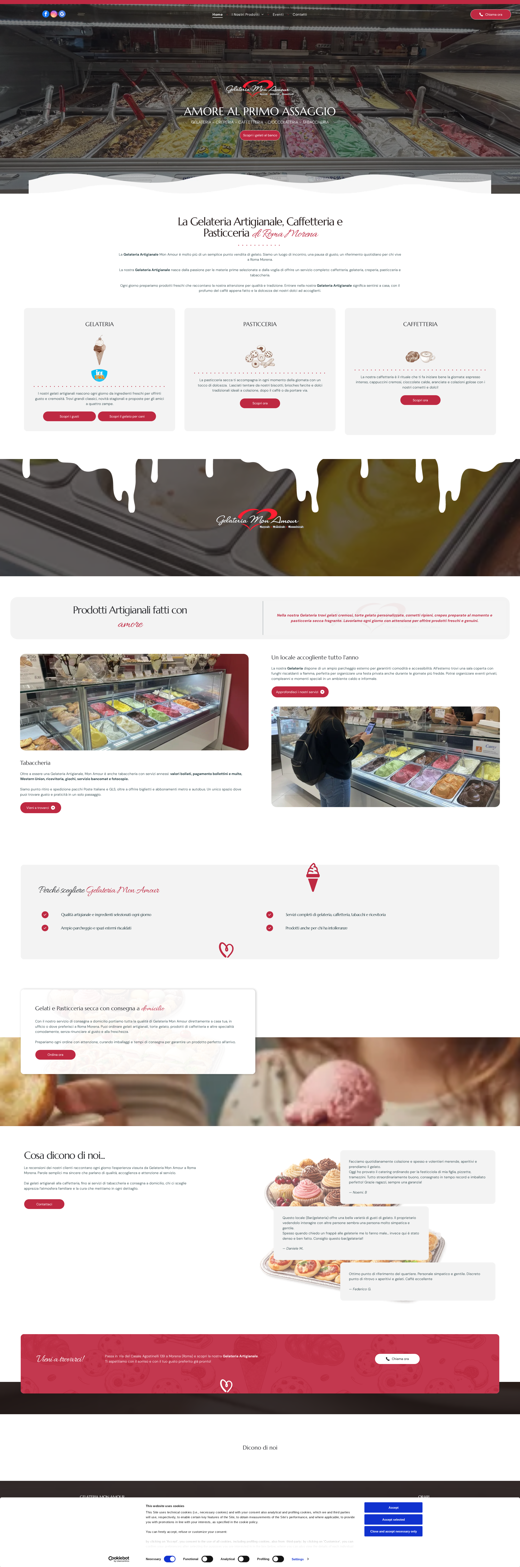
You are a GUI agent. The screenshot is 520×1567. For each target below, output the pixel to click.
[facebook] (45, 14)
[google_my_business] (62, 14)
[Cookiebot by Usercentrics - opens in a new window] (119, 1559)
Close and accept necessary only (393, 1531)
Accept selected (393, 1519)
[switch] (207, 1559)
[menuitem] (218, 14)
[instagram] (53, 14)
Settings (298, 1559)
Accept (394, 1507)
